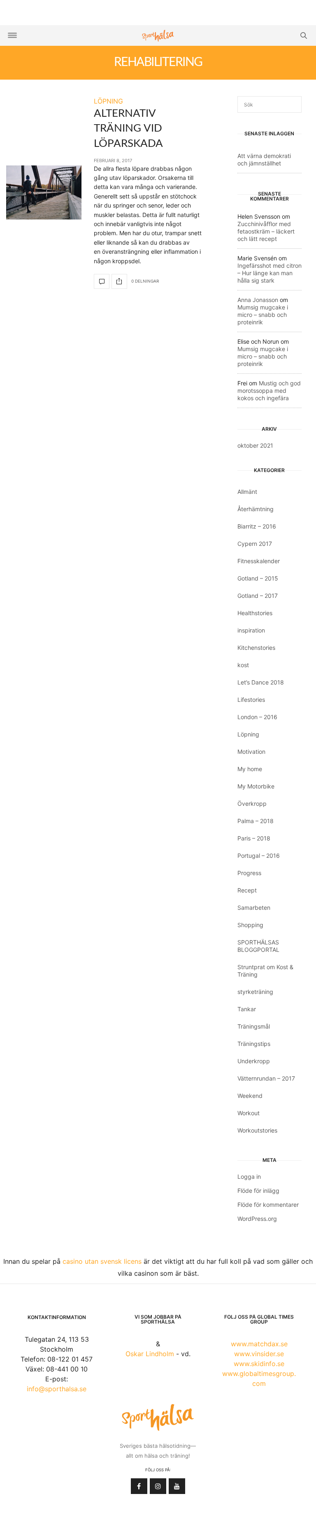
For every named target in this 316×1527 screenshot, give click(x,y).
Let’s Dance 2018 (260, 682)
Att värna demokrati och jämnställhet (264, 159)
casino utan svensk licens (102, 1261)
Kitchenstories (256, 647)
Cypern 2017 (254, 543)
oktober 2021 (255, 445)
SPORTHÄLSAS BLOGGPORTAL (258, 946)
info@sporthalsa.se (56, 1389)
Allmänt (247, 491)
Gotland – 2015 (257, 578)
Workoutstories (257, 1130)
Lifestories (251, 699)
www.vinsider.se (259, 1354)
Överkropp (252, 803)
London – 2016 (257, 716)
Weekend (250, 1095)
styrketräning (255, 991)
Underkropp (253, 1060)
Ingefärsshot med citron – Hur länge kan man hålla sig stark (269, 273)
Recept (247, 890)
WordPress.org (257, 1218)
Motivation (251, 751)
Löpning (248, 734)
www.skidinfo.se (259, 1363)
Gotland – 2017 (257, 595)
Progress (249, 872)
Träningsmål (253, 1026)
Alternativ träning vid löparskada (128, 128)
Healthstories (254, 612)
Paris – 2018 (253, 838)
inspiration (251, 630)
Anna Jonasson (257, 299)
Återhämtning (255, 508)
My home (249, 768)
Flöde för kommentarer (268, 1204)
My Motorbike (255, 786)
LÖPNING (108, 101)
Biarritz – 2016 (256, 526)
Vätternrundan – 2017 (266, 1078)
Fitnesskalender (258, 560)
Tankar (246, 1008)
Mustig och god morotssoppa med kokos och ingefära (269, 390)
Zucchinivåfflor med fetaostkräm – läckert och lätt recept (266, 231)
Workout (248, 1112)
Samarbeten (253, 907)
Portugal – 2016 (258, 855)
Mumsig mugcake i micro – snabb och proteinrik (262, 315)
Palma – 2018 (255, 820)
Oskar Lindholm (149, 1354)
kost (243, 664)
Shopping (250, 924)
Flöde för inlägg (258, 1190)
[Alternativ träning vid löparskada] (43, 192)
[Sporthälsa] (158, 35)
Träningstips (253, 1043)
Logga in (249, 1176)
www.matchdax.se (259, 1344)
